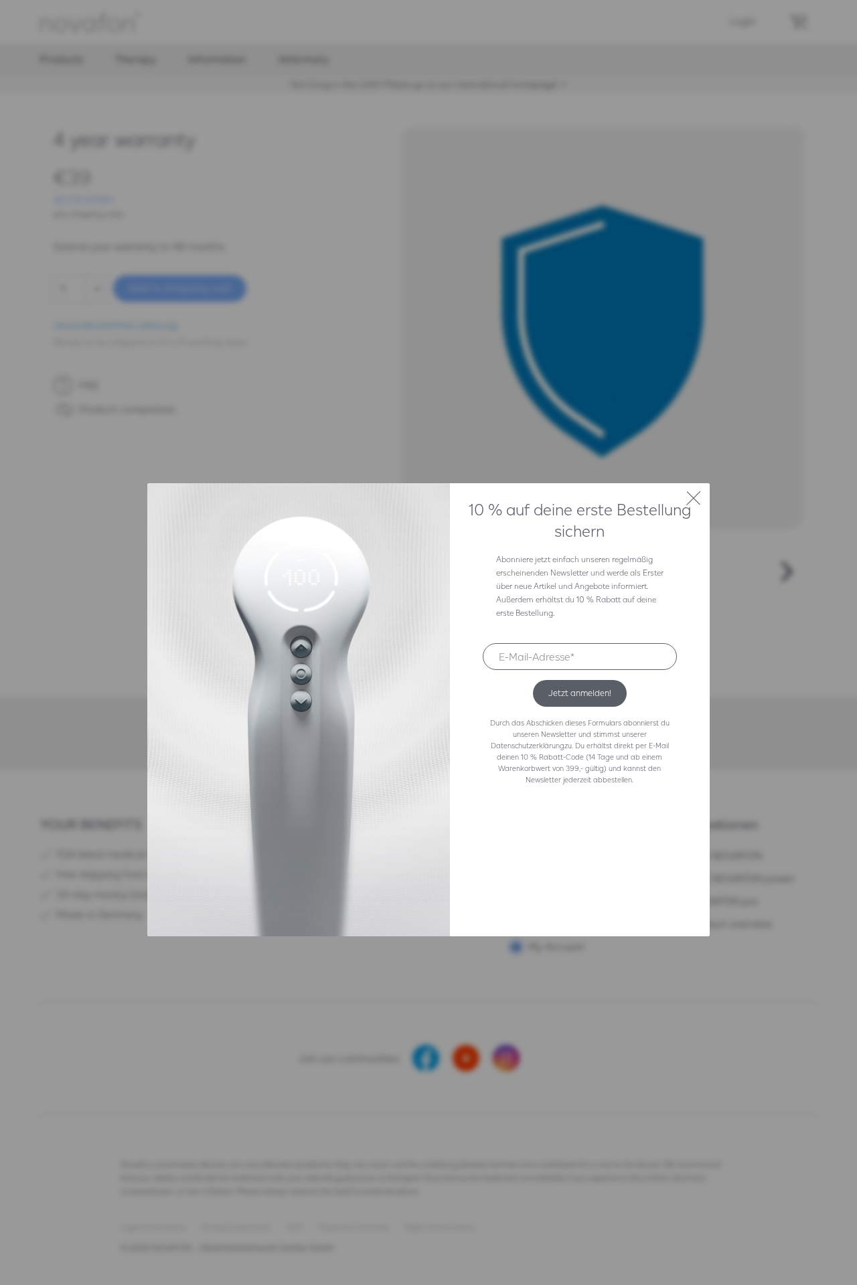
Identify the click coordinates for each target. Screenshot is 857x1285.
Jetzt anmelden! (579, 693)
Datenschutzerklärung (527, 745)
